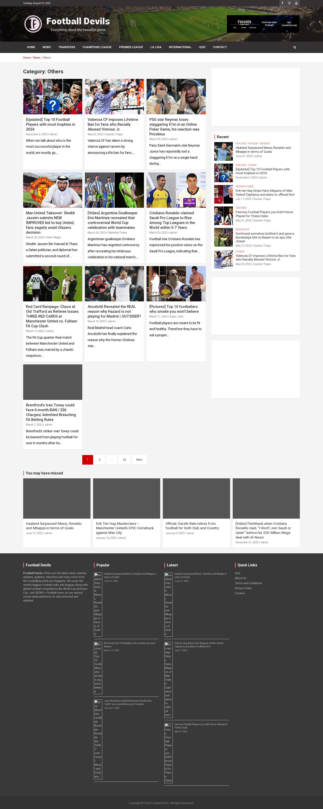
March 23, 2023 (158, 232)
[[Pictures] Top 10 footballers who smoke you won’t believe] (176, 284)
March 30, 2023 (158, 139)
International (180, 47)
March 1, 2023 (34, 424)
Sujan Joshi (176, 316)
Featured (241, 143)
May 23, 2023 (95, 134)
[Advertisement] (255, 97)
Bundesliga (242, 229)
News (47, 47)
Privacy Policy (243, 588)
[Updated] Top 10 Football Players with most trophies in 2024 (50, 124)
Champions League (97, 47)
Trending (264, 143)
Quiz (202, 47)
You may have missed (44, 473)
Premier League (131, 47)
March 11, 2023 (158, 316)
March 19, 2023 (35, 331)
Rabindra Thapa (117, 232)
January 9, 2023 (175, 533)
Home (31, 47)
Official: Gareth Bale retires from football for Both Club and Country (192, 525)
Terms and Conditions (248, 583)
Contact (220, 47)
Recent (223, 137)
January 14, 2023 (106, 537)
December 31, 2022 (247, 542)
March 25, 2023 (35, 237)
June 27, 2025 (244, 156)
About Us (240, 578)
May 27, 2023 (243, 245)
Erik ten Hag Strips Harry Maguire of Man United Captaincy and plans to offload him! (265, 192)
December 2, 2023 (36, 134)
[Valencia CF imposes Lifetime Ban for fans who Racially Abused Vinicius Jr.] (114, 96)
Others (252, 165)
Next (139, 459)
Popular (253, 143)
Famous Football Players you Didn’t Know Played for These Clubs (264, 214)
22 (124, 459)
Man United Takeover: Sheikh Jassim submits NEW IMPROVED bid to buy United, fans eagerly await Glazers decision (50, 223)
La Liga (156, 47)
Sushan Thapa (114, 134)
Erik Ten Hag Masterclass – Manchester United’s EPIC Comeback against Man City (125, 528)
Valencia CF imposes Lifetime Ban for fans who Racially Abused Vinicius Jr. (113, 124)
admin (53, 134)
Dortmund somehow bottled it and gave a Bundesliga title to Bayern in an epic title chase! (265, 237)
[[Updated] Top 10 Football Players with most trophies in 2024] (52, 96)
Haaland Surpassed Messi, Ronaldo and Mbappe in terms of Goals (263, 149)
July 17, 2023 (243, 198)
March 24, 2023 (97, 232)
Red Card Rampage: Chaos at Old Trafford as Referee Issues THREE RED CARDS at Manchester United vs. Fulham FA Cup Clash (52, 316)
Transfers (66, 47)
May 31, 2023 (243, 220)
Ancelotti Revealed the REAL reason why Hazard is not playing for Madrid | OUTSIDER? (114, 311)
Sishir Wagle (53, 237)
